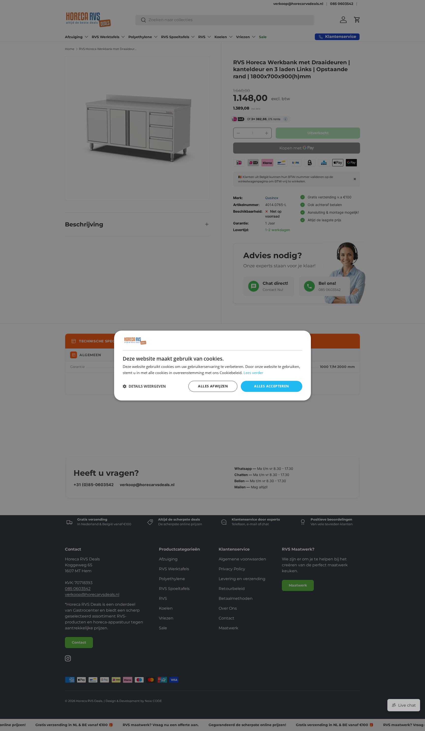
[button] (144, 386)
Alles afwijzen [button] (213, 386)
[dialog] (212, 365)
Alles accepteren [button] (271, 386)
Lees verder (253, 372)
